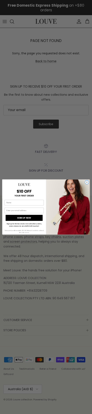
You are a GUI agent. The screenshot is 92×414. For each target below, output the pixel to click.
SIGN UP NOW (24, 217)
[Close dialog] (87, 182)
